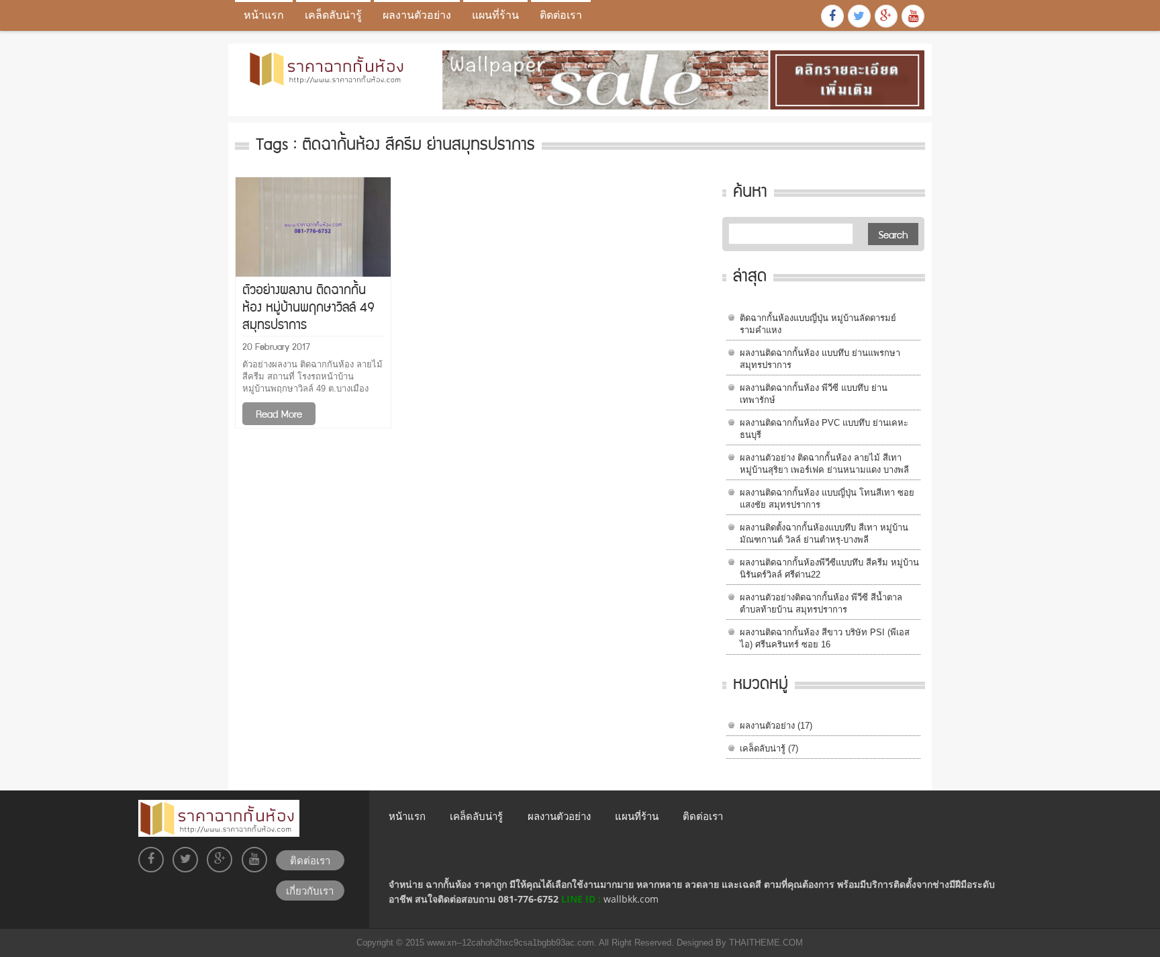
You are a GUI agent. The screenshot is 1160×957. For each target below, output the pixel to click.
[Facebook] (832, 16)
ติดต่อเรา (561, 14)
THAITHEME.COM (764, 943)
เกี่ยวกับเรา (310, 890)
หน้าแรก (264, 14)
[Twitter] (859, 16)
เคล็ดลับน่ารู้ (333, 14)
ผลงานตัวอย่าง (417, 14)
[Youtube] (913, 16)
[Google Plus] (886, 16)
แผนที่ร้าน (495, 14)
